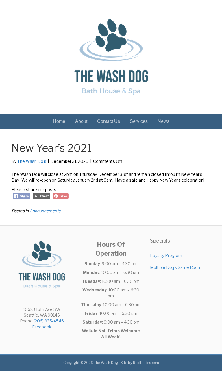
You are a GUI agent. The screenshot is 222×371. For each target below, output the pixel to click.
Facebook (41, 326)
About (81, 121)
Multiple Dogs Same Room (175, 267)
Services (139, 121)
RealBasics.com (146, 363)
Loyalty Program (166, 255)
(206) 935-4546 (49, 320)
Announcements (44, 210)
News (163, 121)
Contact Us (108, 121)
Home (59, 121)
